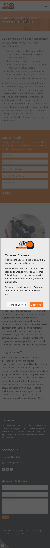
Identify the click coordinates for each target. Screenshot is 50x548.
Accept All (36, 305)
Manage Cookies (17, 305)
